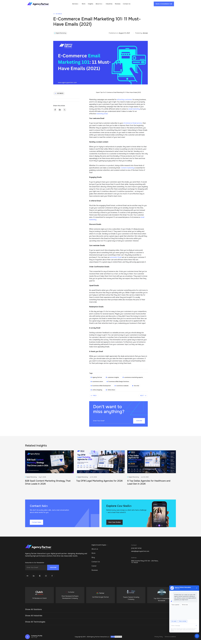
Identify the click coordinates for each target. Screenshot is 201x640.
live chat (136, 386)
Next (142, 395)
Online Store (111, 390)
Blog (93, 557)
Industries (109, 4)
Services (75, 4)
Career (94, 566)
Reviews (117, 4)
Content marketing (127, 168)
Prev (95, 395)
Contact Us (126, 4)
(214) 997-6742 (136, 548)
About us (95, 549)
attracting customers (124, 100)
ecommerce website (122, 386)
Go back (59, 14)
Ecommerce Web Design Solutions (118, 381)
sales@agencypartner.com (140, 551)
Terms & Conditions (170, 636)
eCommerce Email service (132, 123)
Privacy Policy (158, 636)
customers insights (113, 377)
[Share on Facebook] (55, 110)
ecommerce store (97, 381)
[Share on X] (64, 110)
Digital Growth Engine (99, 545)
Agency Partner (97, 377)
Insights (90, 4)
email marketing (134, 109)
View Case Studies (114, 522)
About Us (99, 4)
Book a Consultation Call (164, 4)
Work (83, 4)
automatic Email (115, 257)
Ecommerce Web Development (101, 386)
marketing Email (102, 114)
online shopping (97, 390)
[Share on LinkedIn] (60, 110)
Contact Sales (36, 522)
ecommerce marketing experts (133, 377)
